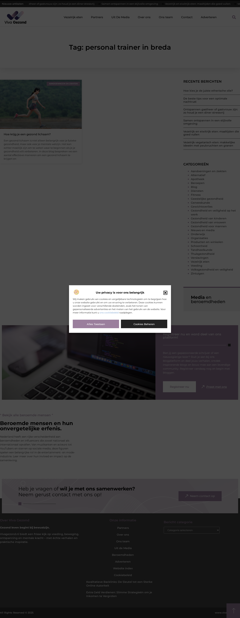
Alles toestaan (96, 323)
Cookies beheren (144, 323)
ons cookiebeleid (109, 312)
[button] (165, 292)
